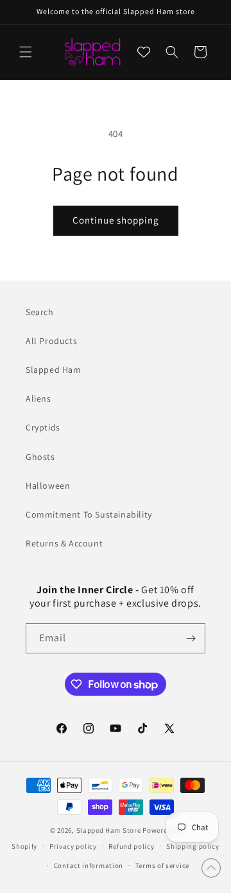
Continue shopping (116, 220)
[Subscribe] (190, 638)
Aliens (38, 398)
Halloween (48, 485)
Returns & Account (64, 543)
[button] (26, 52)
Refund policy (131, 846)
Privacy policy (73, 846)
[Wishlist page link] (143, 51)
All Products (51, 341)
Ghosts (40, 457)
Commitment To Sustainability (89, 514)
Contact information (88, 865)
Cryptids (43, 427)
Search (40, 312)
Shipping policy (192, 846)
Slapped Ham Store (108, 830)
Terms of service (162, 865)
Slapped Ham (53, 369)
